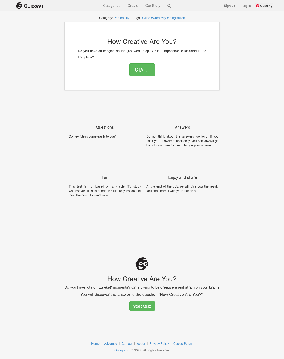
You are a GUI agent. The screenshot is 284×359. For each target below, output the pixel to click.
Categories (111, 5)
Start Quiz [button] (142, 306)
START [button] (142, 69)
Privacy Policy (160, 343)
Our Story (152, 5)
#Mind (146, 18)
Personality (121, 18)
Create (133, 5)
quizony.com (121, 350)
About (141, 343)
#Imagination (176, 18)
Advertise (111, 343)
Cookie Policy (183, 343)
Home (96, 343)
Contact (127, 343)
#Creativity (158, 18)
